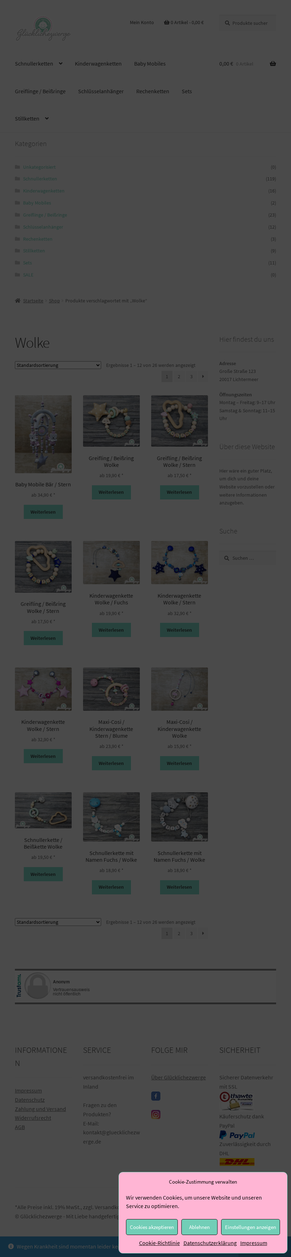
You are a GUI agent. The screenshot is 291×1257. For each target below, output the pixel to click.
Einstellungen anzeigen (250, 1227)
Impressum (253, 1242)
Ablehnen (199, 1227)
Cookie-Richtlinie (159, 1242)
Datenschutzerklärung (210, 1242)
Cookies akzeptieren (152, 1227)
